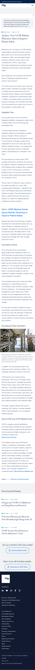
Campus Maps (5, 623)
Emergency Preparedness (8, 631)
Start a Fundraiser (6, 602)
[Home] (4, 5)
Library (3, 636)
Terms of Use (5, 660)
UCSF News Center (23, 26)
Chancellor (4, 628)
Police (3, 643)
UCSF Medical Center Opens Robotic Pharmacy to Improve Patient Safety (15, 212)
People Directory (6, 641)
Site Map (4, 658)
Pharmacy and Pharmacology (20, 479)
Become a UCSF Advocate (9, 597)
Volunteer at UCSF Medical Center (11, 600)
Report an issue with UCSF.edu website (12, 663)
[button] (28, 4)
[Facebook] (16, 591)
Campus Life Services (7, 621)
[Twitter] (21, 591)
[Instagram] (12, 591)
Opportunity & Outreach (8, 638)
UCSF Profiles (5, 648)
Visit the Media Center (19, 550)
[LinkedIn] (4, 591)
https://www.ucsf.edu (9, 437)
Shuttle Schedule (6, 646)
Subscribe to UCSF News (19, 567)
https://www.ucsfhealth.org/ (23, 471)
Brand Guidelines (6, 619)
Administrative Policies (8, 616)
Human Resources (7, 633)
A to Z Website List (7, 611)
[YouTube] (8, 591)
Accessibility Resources (8, 614)
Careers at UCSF (6, 626)
